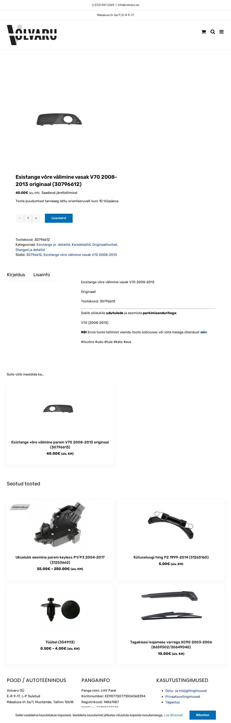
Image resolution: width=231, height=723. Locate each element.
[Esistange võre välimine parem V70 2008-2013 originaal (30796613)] (60, 410)
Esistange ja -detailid (53, 245)
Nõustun (202, 715)
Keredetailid (81, 245)
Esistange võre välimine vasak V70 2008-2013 (80, 255)
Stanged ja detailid (30, 250)
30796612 (34, 255)
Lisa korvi (58, 218)
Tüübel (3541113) (60, 642)
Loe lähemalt (173, 715)
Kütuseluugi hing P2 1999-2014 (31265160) (171, 557)
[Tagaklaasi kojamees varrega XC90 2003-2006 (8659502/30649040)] (171, 609)
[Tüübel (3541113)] (60, 609)
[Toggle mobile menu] (221, 31)
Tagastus (172, 702)
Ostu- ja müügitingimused (186, 691)
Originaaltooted (104, 245)
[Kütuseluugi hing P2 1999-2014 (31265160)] (171, 525)
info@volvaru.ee (128, 5)
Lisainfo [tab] (41, 274)
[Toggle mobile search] (212, 31)
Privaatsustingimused (182, 697)
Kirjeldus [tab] (16, 274)
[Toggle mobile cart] (203, 31)
